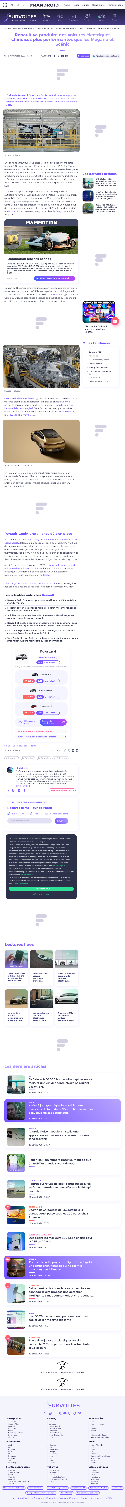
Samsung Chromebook (100, 1437)
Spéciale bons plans (58, 814)
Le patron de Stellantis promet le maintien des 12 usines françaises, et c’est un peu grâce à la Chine (106, 196)
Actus (67, 5)
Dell (92, 1426)
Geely (58, 211)
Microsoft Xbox (55, 1428)
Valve (51, 1437)
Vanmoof (94, 1483)
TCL (51, 1458)
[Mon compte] (23, 5)
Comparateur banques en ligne (41, 1493)
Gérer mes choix (41, 894)
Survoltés (17, 28)
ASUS (51, 1422)
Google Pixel (13, 1424)
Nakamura (95, 1479)
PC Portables (96, 1418)
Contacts (51, 1498)
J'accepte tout (43, 889)
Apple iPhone (14, 1422)
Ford (10, 1451)
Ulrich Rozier (22, 768)
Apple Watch (13, 1472)
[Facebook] (55, 1413)
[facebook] (24, 790)
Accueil (7, 28)
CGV (110, 1498)
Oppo (10, 1431)
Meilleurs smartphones (99, 360)
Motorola (12, 1428)
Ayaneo (52, 1424)
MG (9, 1454)
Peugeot (12, 1456)
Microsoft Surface (98, 1435)
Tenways (94, 1481)
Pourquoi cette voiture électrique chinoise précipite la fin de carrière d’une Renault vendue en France (41, 977)
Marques (12, 758)
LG (50, 1447)
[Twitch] (70, 1413)
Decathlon (95, 1472)
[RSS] (60, 1413)
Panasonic (53, 1449)
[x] (8, 790)
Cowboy (94, 1470)
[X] (45, 1413)
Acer (92, 1422)
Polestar (17, 750)
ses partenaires (27, 875)
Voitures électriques (32, 28)
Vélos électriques (98, 1467)
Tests (76, 5)
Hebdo (36, 814)
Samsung (53, 1454)
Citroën (11, 1449)
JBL (92, 1451)
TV (48, 1441)
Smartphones (14, 1418)
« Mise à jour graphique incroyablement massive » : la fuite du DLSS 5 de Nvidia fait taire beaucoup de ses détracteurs (61, 1109)
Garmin (11, 1477)
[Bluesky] (80, 1413)
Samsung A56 (95, 352)
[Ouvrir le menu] (5, 5)
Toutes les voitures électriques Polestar (36, 737)
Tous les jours (17, 814)
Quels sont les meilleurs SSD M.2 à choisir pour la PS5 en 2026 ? (60, 1239)
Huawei (11, 1426)
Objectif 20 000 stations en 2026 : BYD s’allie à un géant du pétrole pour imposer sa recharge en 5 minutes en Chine (106, 209)
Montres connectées (18, 1467)
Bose (93, 1447)
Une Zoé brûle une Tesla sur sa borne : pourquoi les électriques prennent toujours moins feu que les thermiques (42, 639)
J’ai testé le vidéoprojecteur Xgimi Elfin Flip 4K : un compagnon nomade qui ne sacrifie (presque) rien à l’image (61, 1265)
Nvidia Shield (55, 1433)
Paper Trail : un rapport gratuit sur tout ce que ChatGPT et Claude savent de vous (60, 1161)
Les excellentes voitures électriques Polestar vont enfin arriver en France (41, 1017)
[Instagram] (50, 1413)
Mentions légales (21, 1498)
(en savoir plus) (58, 866)
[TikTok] (75, 1413)
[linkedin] (19, 790)
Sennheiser (95, 1458)
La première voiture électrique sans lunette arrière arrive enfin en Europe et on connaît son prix (16, 1017)
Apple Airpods (97, 1445)
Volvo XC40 (13, 211)
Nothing (94, 1454)
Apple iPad (54, 1470)
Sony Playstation (56, 1435)
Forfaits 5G (93, 356)
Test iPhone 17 (78, 1488)
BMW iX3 (12, 415)
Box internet (94, 378)
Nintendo (53, 1431)
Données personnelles (93, 1498)
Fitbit (10, 1475)
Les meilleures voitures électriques (34, 731)
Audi (10, 1445)
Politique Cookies (68, 1498)
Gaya (93, 1475)
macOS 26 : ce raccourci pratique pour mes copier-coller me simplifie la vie (58, 1318)
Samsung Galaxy (15, 1433)
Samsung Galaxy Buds (100, 1456)
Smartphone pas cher (98, 367)
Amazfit (11, 1470)
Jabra (93, 1449)
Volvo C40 (28, 415)
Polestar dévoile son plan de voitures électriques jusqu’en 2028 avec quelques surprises (66, 977)
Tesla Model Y (66, 411)
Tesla (10, 1460)
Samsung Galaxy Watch (18, 1481)
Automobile (13, 1441)
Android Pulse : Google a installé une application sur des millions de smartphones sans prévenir (59, 1135)
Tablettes (52, 1467)
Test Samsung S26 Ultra (87, 1493)
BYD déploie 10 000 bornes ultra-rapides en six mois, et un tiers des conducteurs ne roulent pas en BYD (106, 183)
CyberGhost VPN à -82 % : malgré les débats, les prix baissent (16, 977)
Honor (93, 1431)
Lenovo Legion (55, 1426)
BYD (10, 1447)
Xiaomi (11, 1437)
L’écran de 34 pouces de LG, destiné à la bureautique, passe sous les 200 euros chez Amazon (58, 1213)
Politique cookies (21, 884)
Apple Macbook (97, 1424)
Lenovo (94, 1428)
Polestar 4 (26, 182)
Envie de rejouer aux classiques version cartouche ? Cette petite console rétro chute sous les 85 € (59, 1344)
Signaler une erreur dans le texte (20, 746)
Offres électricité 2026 (98, 382)
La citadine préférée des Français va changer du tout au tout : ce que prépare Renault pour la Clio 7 (41, 632)
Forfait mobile (115, 5)
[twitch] (13, 790)
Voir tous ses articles (61, 790)
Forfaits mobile (95, 364)
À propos (39, 1498)
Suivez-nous (83, 56)
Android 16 (117, 1488)
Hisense (52, 1445)
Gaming (51, 1418)
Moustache (95, 1477)
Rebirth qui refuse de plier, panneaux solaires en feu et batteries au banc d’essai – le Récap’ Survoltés (60, 1187)
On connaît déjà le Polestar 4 (20, 398)
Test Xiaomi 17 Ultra (98, 1488)
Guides (85, 5)
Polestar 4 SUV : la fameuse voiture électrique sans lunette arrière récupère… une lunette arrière (66, 1017)
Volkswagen (13, 1462)
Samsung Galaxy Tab (58, 1479)
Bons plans (98, 5)
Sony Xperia (13, 1435)
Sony (51, 1456)
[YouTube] (65, 1413)
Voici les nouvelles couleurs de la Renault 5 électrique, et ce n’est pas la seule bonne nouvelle (40, 617)
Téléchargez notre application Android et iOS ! (29, 583)
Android (33, 1128)
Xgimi (52, 1460)
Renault (48, 595)
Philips (52, 1451)
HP (92, 1433)
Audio (92, 1441)
